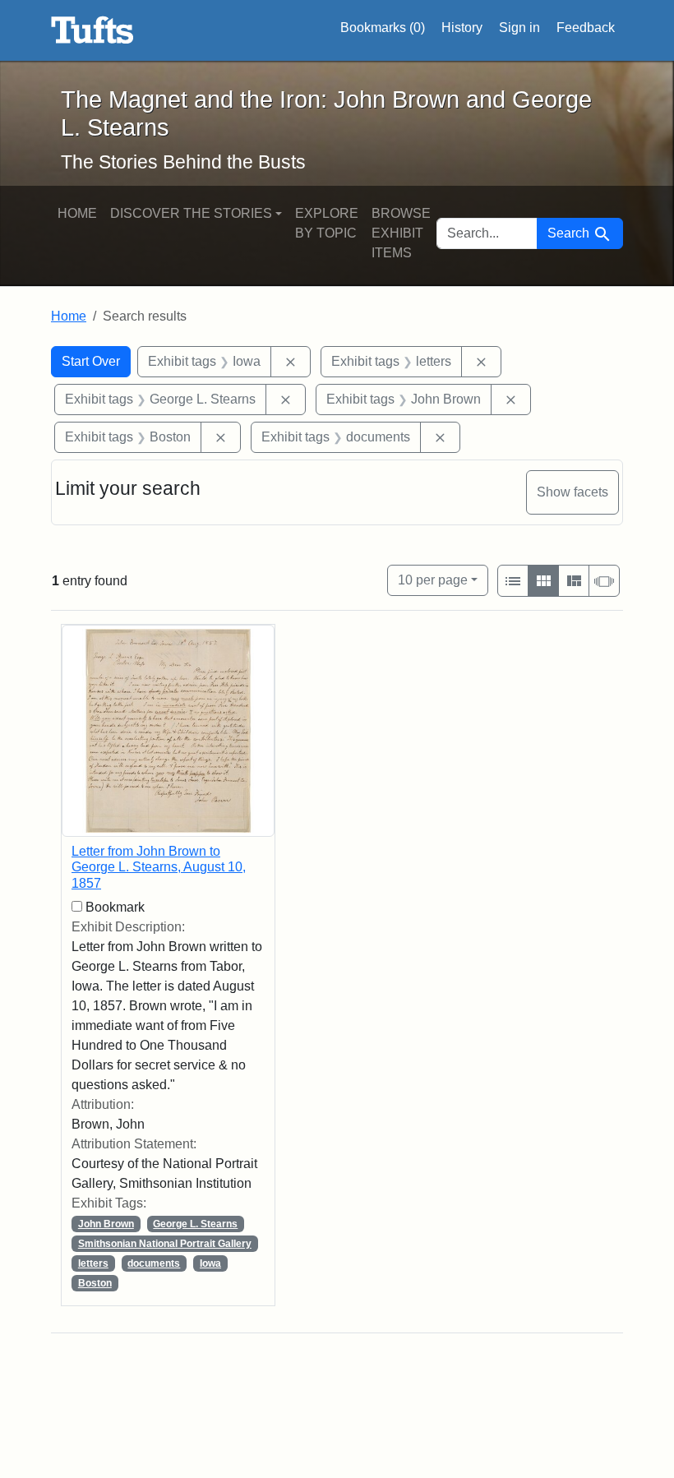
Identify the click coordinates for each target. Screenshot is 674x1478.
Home (77, 213)
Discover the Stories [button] (191, 213)
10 (433, 579)
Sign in (519, 28)
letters (93, 1263)
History (461, 28)
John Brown (106, 1224)
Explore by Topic (326, 223)
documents (153, 1263)
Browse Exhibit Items (401, 233)
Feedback (585, 28)
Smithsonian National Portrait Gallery (165, 1243)
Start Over (91, 361)
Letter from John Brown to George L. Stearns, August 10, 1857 (159, 866)
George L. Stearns (195, 1224)
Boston (95, 1283)
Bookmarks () (382, 28)
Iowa (210, 1263)
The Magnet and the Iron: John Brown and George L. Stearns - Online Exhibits (92, 30)
